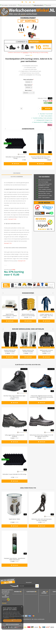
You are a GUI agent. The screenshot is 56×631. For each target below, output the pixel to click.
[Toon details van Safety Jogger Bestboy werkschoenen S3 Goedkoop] (14, 420)
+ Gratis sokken (24, 369)
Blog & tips (48, 5)
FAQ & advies (4, 5)
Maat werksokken (28, 79)
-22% (16, 345)
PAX (31, 55)
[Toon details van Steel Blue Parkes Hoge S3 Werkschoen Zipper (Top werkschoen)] (14, 381)
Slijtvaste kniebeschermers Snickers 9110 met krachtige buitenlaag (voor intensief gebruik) (28, 316)
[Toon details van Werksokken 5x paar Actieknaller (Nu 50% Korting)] (15, 143)
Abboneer (37, 586)
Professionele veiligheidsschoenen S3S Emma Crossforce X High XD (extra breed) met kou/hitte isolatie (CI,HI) (41, 397)
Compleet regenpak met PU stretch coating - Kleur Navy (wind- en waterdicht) (46, 315)
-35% (52, 309)
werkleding (25, 52)
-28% (52, 345)
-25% (50, 152)
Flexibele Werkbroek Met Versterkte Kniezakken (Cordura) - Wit (28, 352)
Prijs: (45, 101)
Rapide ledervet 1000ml (14, 519)
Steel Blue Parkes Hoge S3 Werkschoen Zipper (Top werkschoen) (14, 396)
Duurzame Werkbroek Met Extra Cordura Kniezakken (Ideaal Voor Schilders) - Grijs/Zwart (40, 158)
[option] (15, 150)
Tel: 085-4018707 (12, 5)
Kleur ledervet (28, 85)
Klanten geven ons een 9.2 (25, 5)
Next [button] (50, 128)
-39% (34, 309)
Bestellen (47, 108)
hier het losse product (22, 241)
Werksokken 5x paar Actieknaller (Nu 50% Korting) (15, 157)
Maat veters (28, 90)
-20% (16, 309)
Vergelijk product (21, 108)
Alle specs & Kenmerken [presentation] (17, 176)
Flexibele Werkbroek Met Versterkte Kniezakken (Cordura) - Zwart (10, 352)
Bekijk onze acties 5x (38, 5)
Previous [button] (5, 128)
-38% (25, 553)
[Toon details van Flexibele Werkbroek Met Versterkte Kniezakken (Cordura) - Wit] (28, 340)
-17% (25, 391)
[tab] (16, 173)
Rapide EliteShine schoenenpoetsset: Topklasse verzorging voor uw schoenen (10, 315)
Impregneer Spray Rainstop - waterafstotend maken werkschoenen (14, 559)
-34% (25, 430)
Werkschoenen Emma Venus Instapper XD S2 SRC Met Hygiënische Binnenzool (41, 435)
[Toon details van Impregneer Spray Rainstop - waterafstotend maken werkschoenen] (14, 543)
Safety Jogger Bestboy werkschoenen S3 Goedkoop (14, 435)
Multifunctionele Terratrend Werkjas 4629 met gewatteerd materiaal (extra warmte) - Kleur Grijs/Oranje (46, 352)
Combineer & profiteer (40, 154)
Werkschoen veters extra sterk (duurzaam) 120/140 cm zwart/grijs (42, 519)
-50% (25, 152)
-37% (50, 98)
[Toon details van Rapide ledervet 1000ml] (14, 504)
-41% (52, 514)
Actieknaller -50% (7, 143)
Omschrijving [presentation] (16, 173)
